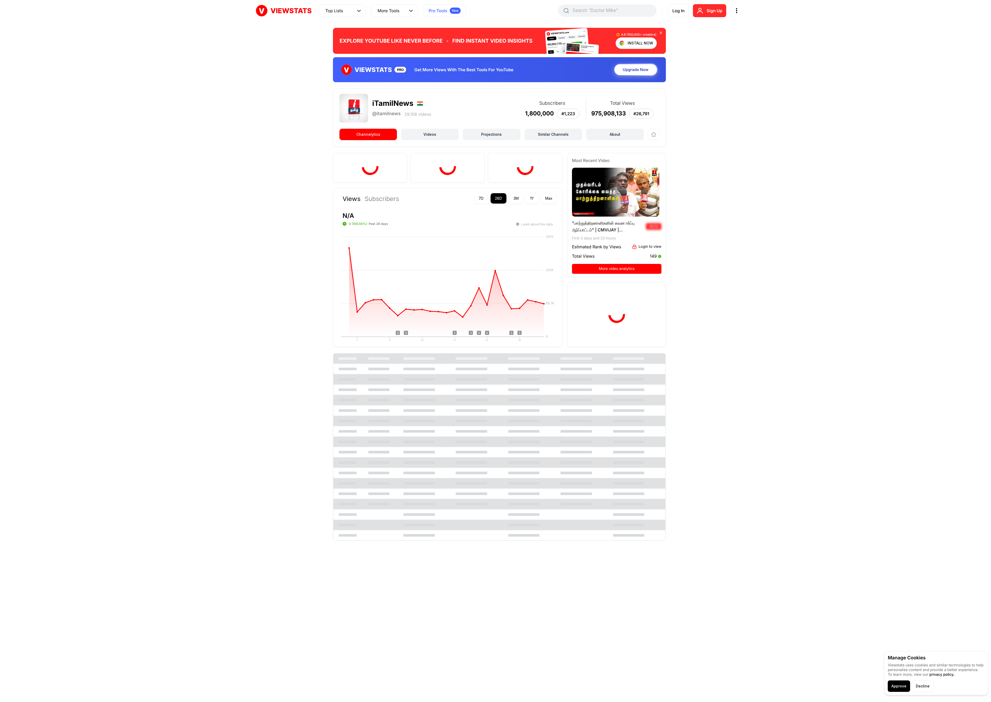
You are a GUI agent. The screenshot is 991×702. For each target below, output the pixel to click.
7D (481, 198)
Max (548, 198)
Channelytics (368, 134)
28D (498, 198)
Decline (923, 686)
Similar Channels (553, 134)
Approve (898, 686)
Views (352, 199)
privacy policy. (942, 674)
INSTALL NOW (640, 43)
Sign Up (714, 10)
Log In (678, 10)
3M (516, 198)
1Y (532, 198)
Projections (491, 134)
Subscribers (382, 199)
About (615, 134)
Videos (429, 134)
